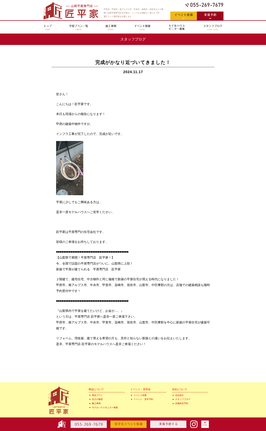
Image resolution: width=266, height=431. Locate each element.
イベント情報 (140, 395)
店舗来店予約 (181, 403)
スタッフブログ (182, 399)
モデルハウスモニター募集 (105, 407)
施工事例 (96, 403)
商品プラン (97, 395)
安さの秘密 (97, 399)
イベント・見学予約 (143, 399)
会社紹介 (179, 395)
